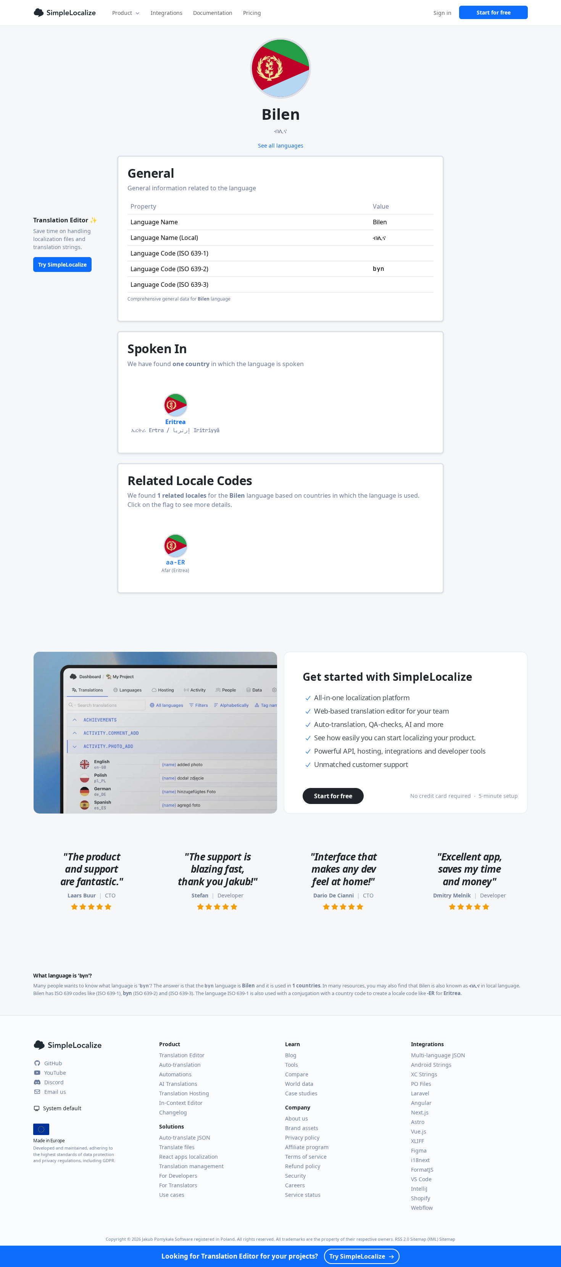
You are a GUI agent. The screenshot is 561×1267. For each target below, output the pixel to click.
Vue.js (418, 1131)
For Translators (178, 1185)
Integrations (166, 12)
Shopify (420, 1198)
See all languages (280, 145)
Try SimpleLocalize (62, 264)
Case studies (301, 1093)
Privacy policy (302, 1137)
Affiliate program (307, 1147)
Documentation (212, 12)
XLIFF (417, 1141)
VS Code (421, 1179)
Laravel (420, 1093)
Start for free (494, 12)
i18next (420, 1160)
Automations (175, 1074)
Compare (296, 1074)
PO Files (421, 1083)
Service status (303, 1194)
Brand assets (301, 1128)
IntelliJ (419, 1188)
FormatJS (422, 1169)
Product (122, 12)
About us (296, 1118)
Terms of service (306, 1156)
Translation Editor (182, 1055)
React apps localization (188, 1156)
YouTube (55, 1072)
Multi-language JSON (438, 1055)
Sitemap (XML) (424, 1239)
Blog (291, 1055)
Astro (417, 1122)
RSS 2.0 (402, 1239)
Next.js (420, 1112)
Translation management (191, 1166)
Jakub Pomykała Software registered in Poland (188, 1239)
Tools (291, 1064)
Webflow (422, 1207)
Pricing (252, 12)
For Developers (178, 1175)
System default (61, 1108)
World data (299, 1083)
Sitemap (447, 1239)
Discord (54, 1082)
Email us (55, 1091)
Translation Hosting (184, 1093)
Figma (419, 1150)
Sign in (442, 12)
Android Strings (431, 1064)
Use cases (171, 1194)
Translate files (177, 1147)
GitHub (53, 1063)
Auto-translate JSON (184, 1137)
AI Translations (178, 1083)
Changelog (173, 1112)
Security (295, 1175)
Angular (421, 1102)
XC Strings (424, 1074)
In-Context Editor (181, 1102)
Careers (295, 1185)
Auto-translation (180, 1064)
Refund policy (302, 1166)
